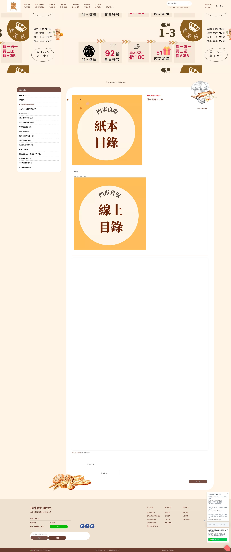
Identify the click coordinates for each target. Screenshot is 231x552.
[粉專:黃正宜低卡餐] (87, 526)
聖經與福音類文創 (25, 158)
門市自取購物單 (85, 452)
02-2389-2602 (37, 526)
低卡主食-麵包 (24, 113)
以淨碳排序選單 (151, 523)
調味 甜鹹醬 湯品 (25, 140)
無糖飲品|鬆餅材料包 (26, 145)
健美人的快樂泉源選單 (153, 516)
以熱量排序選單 (151, 519)
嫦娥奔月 (22, 100)
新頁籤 (76, 172)
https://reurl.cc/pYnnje (214, 519)
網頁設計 (172, 550)
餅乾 (178, 7)
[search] (189, 3)
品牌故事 (185, 516)
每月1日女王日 (24, 95)
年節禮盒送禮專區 (25, 127)
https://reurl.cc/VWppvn (215, 500)
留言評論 (104, 473)
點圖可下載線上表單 (80, 176)
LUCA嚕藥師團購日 (25, 167)
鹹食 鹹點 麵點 (24, 131)
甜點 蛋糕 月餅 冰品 (26, 118)
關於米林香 (208, 4)
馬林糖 (186, 7)
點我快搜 (169, 7)
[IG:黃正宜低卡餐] (92, 526)
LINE (58, 527)
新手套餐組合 (23, 149)
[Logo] (13, 6)
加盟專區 (185, 512)
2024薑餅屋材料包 (25, 163)
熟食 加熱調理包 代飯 (26, 136)
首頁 (107, 82)
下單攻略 (167, 519)
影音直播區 (208, 8)
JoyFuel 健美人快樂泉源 (27, 109)
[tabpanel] (115, 43)
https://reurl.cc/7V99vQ (215, 511)
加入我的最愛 (203, 108)
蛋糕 (174, 7)
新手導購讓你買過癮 (120, 82)
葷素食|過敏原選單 (152, 526)
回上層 (198, 481)
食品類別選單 (151, 512)
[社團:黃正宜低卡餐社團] (82, 526)
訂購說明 (167, 516)
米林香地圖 (186, 519)
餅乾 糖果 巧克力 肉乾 (26, 122)
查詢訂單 (109, 7)
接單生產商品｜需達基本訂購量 (30, 154)
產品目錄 (112, 82)
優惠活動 (167, 512)
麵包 (181, 7)
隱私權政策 (168, 523)
